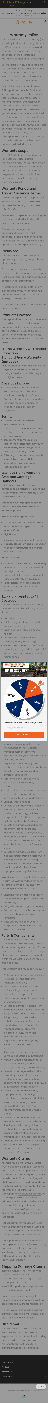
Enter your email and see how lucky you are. (23, 723)
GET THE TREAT (24, 735)
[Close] (44, 665)
